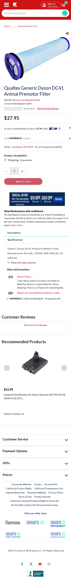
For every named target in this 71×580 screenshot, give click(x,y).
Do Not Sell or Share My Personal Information (34, 505)
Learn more (16, 225)
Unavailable (26, 160)
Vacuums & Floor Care (27, 26)
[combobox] (35, 13)
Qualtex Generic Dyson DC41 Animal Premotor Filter (34, 91)
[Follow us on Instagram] (49, 563)
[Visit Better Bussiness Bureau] (35, 573)
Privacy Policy (56, 492)
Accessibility (50, 484)
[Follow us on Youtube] (40, 563)
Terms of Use (25, 496)
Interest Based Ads (15, 492)
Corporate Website (22, 484)
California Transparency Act (48, 488)
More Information (18, 269)
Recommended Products (24, 341)
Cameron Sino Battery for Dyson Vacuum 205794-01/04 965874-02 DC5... (34, 396)
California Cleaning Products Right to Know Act (34, 500)
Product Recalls (42, 496)
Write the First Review (48, 108)
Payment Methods (36, 492)
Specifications (15, 239)
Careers (38, 484)
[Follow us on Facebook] (22, 563)
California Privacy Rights (19, 488)
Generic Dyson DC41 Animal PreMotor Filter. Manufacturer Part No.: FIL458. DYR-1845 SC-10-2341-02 (35, 253)
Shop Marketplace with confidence (23, 211)
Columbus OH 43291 (22, 146)
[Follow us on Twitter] (31, 563)
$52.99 (8, 389)
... (13, 26)
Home (6, 26)
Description (13, 232)
